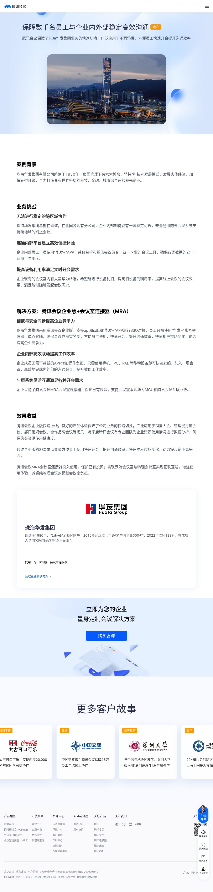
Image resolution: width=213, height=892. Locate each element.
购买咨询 (106, 635)
